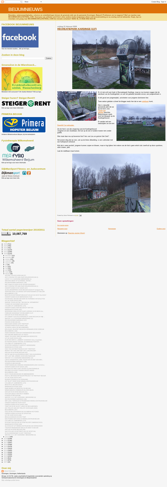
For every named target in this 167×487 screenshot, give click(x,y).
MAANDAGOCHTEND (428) (13, 424)
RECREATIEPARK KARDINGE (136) (16, 361)
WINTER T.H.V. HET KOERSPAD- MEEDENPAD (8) (20, 435)
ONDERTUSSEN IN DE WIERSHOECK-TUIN (18, 297)
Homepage (112, 229)
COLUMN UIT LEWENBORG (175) (15, 343)
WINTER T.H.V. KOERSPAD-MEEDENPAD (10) (19, 358)
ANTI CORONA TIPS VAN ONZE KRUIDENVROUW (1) (21, 286)
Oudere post (161, 229)
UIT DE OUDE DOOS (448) (13, 338)
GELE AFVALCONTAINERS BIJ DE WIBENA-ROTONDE (22, 411)
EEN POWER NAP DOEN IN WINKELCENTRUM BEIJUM (22, 419)
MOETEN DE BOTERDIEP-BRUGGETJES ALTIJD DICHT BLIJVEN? (25, 295)
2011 (6, 454)
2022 (6, 250)
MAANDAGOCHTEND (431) (13, 309)
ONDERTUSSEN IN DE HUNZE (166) (16, 325)
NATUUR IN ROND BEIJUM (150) (15, 429)
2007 (6, 462)
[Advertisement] (13, 192)
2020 (6, 253)
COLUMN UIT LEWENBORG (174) (15, 383)
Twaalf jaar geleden (102, 111)
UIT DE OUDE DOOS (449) (13, 300)
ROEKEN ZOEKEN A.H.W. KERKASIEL (16, 379)
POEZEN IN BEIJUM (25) (12, 322)
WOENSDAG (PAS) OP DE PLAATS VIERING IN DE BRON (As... (24, 311)
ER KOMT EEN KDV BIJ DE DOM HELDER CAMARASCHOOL (24, 422)
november (8, 257)
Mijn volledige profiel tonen (11, 480)
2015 (6, 446)
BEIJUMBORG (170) (11, 293)
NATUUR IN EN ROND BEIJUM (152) (16, 352)
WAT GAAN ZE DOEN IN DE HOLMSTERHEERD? (20, 284)
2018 (6, 440)
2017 (6, 442)
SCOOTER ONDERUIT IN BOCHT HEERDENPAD (20, 345)
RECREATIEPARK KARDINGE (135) (16, 399)
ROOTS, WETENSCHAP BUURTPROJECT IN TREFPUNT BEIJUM (25, 375)
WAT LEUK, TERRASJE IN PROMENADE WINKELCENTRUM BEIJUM (26, 401)
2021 (6, 251)
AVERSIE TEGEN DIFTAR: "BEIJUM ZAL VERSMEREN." (22, 302)
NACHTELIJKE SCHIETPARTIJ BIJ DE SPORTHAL (20, 431)
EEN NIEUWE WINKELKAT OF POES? (16, 334)
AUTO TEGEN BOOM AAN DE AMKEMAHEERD (19, 374)
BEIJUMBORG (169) (11, 331)
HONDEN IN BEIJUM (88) (13, 395)
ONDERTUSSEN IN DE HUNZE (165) (16, 367)
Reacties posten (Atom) (76, 233)
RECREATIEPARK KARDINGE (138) (16, 282)
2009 (6, 458)
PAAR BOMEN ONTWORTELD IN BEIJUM (18, 388)
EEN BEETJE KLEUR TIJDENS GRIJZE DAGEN (19, 370)
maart (7, 272)
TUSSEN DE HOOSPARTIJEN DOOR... (17, 304)
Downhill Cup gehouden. (65, 125)
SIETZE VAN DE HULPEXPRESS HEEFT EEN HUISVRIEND (23, 354)
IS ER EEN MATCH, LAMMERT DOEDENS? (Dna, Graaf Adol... (24, 340)
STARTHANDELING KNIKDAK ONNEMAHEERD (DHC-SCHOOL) (25, 365)
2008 (6, 460)
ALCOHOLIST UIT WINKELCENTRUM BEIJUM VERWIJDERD (24, 426)
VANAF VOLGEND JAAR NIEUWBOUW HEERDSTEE (21, 336)
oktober (7, 259)
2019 (6, 438)
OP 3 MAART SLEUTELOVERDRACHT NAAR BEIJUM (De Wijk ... (25, 316)
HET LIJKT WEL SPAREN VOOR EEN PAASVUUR (20, 356)
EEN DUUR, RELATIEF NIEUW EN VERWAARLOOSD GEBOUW (24, 329)
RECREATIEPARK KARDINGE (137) (77, 28)
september (8, 261)
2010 (6, 456)
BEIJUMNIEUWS (25, 9)
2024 (6, 246)
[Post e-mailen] (80, 215)
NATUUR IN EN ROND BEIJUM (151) (16, 392)
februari (7, 273)
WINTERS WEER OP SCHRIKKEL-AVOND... (18, 281)
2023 (6, 248)
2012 (6, 452)
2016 (6, 444)
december (8, 255)
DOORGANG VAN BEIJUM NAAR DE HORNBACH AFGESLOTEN (25, 298)
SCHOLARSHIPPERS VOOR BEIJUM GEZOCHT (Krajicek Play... (24, 290)
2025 (6, 244)
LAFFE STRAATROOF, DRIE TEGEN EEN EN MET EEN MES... (24, 359)
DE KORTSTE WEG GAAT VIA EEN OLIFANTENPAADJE (22, 368)
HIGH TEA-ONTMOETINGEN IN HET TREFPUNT (20, 349)
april (6, 270)
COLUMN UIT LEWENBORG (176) (15, 306)
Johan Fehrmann (9, 471)
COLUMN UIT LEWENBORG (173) (15, 420)
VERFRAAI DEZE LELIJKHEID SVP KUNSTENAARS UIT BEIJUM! (25, 291)
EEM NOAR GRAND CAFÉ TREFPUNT (17, 324)
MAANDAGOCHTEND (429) (13, 386)
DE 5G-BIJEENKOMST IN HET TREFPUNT (18, 433)
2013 (6, 450)
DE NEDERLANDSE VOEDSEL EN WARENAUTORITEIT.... (22, 341)
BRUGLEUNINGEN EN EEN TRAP (15, 417)
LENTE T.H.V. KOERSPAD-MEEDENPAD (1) (18, 279)
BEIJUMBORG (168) (11, 372)
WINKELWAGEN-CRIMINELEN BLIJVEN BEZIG (19, 390)
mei (6, 268)
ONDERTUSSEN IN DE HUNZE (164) (16, 404)
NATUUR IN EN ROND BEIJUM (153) (16, 315)
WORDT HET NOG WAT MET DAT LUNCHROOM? (20, 350)
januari (7, 436)
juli (6, 264)
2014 (6, 448)
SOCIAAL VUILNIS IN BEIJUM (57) (15, 275)
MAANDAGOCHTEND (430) (13, 347)
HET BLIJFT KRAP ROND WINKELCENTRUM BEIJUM (21, 381)
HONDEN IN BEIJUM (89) (13, 363)
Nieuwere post (62, 229)
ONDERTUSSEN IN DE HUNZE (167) (16, 288)
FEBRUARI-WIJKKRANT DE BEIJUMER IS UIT (19, 313)
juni (6, 266)
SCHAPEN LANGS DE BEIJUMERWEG (17, 327)
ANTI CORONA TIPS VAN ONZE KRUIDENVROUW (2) (21, 277)
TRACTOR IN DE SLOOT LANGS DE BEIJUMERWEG (21, 406)
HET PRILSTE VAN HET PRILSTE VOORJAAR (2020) (21, 408)
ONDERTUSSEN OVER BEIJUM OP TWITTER (19, 307)
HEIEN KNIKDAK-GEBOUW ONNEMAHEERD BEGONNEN (23, 333)
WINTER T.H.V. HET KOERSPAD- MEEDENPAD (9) (20, 397)
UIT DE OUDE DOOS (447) (13, 377)
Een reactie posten (62, 225)
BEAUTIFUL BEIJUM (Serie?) (14, 384)
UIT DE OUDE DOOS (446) (13, 415)
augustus (8, 263)
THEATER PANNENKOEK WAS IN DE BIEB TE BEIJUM (21, 427)
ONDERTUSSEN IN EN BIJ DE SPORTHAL (18, 413)
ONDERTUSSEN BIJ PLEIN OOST (15, 402)
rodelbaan (145, 101)
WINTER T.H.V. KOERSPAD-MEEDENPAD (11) (19, 318)
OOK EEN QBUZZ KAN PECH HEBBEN (17, 393)
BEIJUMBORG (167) (11, 410)
